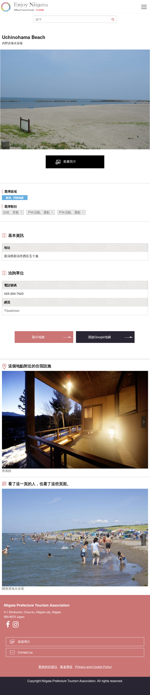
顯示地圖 (38, 337)
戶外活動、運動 (39, 212)
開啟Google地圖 (99, 337)
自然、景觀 (11, 212)
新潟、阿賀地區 (15, 197)
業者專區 (66, 666)
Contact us (25, 652)
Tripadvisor (12, 310)
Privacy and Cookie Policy (93, 666)
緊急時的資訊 (47, 666)
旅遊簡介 (24, 641)
